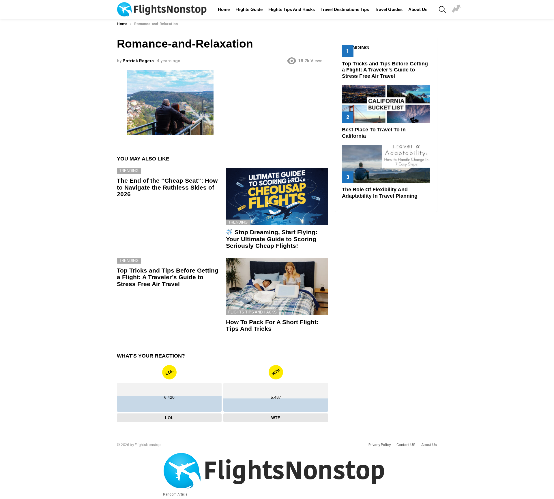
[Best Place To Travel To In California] (386, 104)
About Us (417, 9)
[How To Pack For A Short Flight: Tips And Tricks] (277, 286)
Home (224, 9)
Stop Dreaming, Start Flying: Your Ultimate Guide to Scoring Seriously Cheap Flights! (271, 239)
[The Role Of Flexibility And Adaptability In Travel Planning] (386, 164)
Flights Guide (249, 9)
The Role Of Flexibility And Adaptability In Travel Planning (380, 193)
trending (128, 171)
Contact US (405, 445)
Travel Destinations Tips (345, 9)
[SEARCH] (442, 9)
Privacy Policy (379, 445)
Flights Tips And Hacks (291, 9)
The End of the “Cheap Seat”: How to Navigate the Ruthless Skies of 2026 (167, 187)
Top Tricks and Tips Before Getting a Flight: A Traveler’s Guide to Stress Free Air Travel (167, 277)
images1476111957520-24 (456, 9)
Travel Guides (389, 9)
